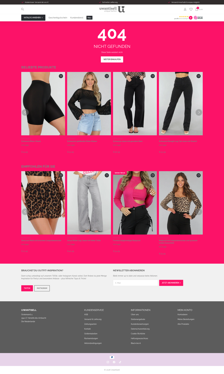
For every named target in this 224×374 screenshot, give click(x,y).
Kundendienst (76, 17)
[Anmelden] (185, 9)
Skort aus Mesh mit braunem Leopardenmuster (41, 240)
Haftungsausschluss (139, 338)
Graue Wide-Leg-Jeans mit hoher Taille (84, 240)
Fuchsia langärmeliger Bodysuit (126, 240)
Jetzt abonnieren (171, 283)
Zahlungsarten (90, 324)
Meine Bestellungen (186, 319)
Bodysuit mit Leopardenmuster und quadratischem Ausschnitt (178, 241)
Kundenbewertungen (140, 324)
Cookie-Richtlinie (138, 334)
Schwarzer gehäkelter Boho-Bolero (82, 141)
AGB (86, 314)
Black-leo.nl (136, 343)
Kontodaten (182, 314)
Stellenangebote (138, 319)
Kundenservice (94, 310)
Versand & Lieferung (93, 319)
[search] (22, 9)
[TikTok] (120, 362)
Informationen (140, 310)
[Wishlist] (190, 9)
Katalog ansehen (32, 18)
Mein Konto (185, 310)
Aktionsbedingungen (93, 343)
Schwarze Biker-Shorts (31, 141)
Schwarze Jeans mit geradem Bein (127, 141)
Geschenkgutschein (57, 17)
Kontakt (87, 329)
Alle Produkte (183, 324)
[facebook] (114, 362)
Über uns (135, 314)
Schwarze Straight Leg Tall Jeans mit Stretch (178, 141)
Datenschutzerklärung (140, 329)
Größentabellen (90, 334)
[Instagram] (108, 362)
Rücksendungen (91, 338)
